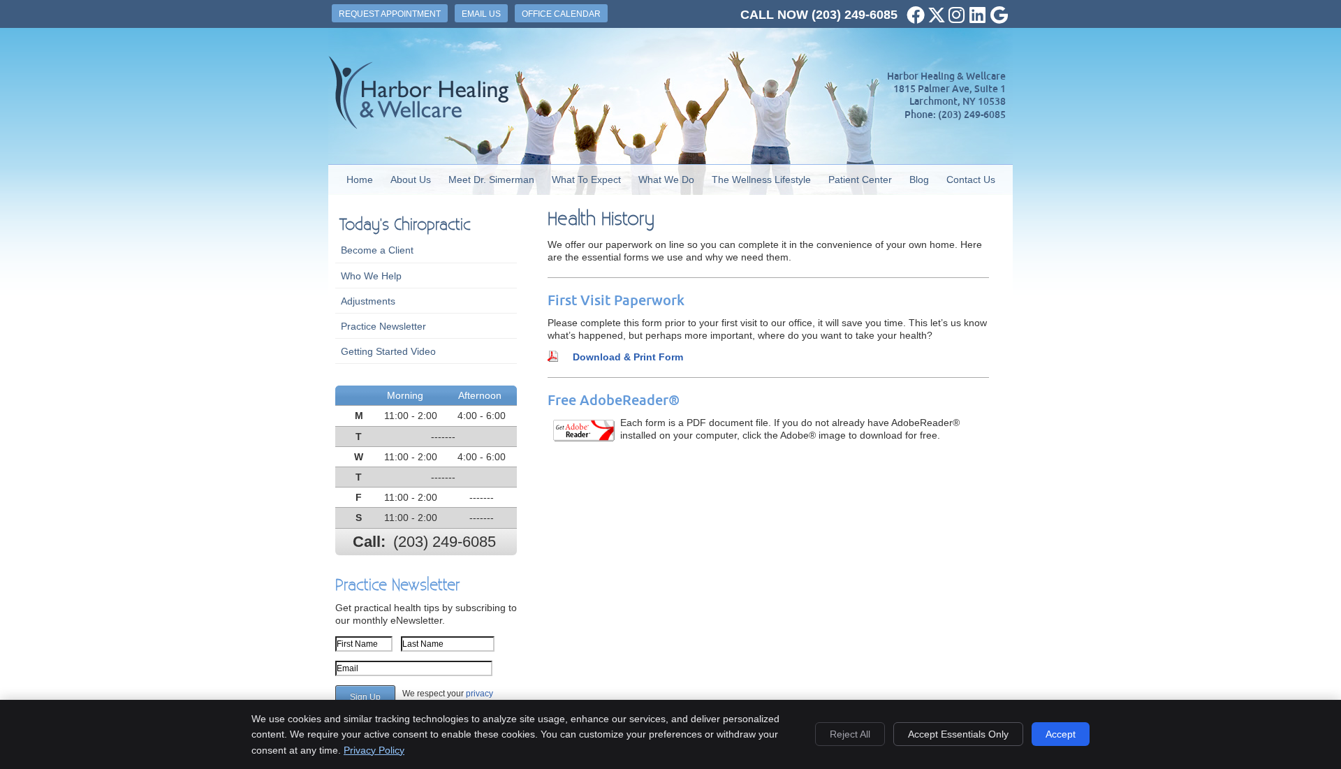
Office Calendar (561, 14)
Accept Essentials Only (958, 734)
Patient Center (860, 179)
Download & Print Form (628, 356)
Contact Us (970, 179)
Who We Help (371, 275)
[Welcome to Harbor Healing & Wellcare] (418, 125)
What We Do (666, 179)
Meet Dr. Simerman (491, 179)
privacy (479, 693)
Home (359, 179)
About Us (410, 179)
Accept (1061, 734)
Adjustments (368, 301)
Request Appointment (390, 14)
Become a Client (377, 250)
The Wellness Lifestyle (761, 179)
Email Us (481, 14)
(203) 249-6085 (854, 15)
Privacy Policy (374, 750)
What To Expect (586, 179)
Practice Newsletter (383, 326)
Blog (919, 179)
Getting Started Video (388, 351)
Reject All (850, 734)
